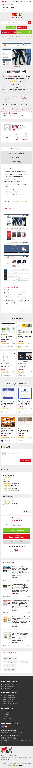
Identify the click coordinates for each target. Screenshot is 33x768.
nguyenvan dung (8, 499)
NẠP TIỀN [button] (12, 27)
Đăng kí (12, 7)
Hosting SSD (6, 713)
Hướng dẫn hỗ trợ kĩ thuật (10, 688)
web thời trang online (10, 662)
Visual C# (4, 400)
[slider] (12, 81)
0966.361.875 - (10, 757)
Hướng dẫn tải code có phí (10, 684)
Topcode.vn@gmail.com (24, 757)
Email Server (6, 717)
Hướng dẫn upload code (9, 697)
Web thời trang (23, 662)
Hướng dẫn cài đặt (16, 153)
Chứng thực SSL (7, 719)
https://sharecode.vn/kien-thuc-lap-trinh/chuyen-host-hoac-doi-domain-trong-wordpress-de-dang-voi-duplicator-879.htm (15, 296)
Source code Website (10, 658)
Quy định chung (13, 755)
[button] (16, 536)
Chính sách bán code (8, 695)
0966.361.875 (19, 1)
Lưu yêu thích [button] (17, 542)
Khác (20, 428)
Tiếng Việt (7, 1)
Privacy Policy (5, 759)
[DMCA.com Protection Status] (18, 765)
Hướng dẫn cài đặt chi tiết (20, 201)
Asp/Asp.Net (5, 334)
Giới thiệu (3, 755)
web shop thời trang (9, 665)
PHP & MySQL (22, 334)
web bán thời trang (9, 669)
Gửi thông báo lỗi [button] (8, 109)
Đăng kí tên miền (7, 710)
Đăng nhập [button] (5, 7)
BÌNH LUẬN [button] (26, 460)
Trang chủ (4, 36)
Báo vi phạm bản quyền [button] (23, 109)
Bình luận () (16, 157)
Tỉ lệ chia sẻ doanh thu (9, 699)
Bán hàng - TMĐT (25, 97)
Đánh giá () (16, 162)
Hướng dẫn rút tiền (8, 701)
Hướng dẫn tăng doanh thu (10, 703)
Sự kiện (21, 755)
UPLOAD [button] (23, 27)
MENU (19, 32)
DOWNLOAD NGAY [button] (17, 530)
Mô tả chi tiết (16, 148)
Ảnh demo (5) (16, 66)
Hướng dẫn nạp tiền (8, 686)
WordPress (23, 95)
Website (15, 97)
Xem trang (18, 129)
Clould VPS (6, 715)
